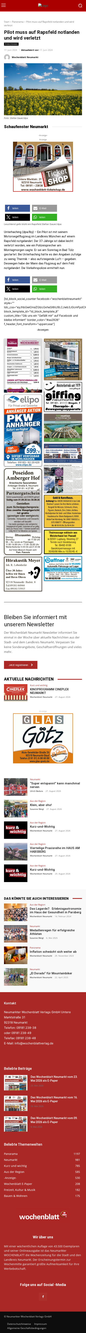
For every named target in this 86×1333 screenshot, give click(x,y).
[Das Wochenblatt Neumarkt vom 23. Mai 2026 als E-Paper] (15, 1082)
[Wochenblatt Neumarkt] (7, 57)
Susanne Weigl (37, 809)
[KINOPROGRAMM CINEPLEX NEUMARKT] (15, 693)
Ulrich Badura (36, 791)
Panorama (18, 21)
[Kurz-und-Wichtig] (15, 830)
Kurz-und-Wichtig (42, 826)
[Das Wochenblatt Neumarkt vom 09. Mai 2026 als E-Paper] (15, 1124)
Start (6, 21)
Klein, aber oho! (41, 805)
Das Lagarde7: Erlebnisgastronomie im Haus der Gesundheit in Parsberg (55, 910)
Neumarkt (35, 779)
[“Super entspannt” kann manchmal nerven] (15, 787)
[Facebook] (43, 1297)
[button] (17, 208)
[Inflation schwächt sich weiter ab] (15, 955)
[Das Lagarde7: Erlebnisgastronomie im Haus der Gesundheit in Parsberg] (15, 912)
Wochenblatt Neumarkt (25, 57)
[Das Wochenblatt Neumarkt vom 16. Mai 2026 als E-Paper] (15, 1103)
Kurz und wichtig (38, 685)
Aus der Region (38, 801)
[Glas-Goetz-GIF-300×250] (43, 738)
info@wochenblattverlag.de (34, 1043)
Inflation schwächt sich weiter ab (53, 952)
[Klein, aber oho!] (15, 808)
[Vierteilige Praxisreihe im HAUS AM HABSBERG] (15, 851)
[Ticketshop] (43, 167)
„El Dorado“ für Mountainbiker (51, 973)
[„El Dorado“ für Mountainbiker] (15, 977)
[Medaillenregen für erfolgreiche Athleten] (15, 934)
